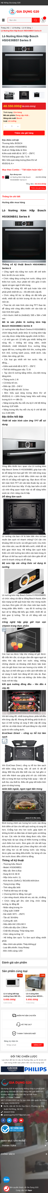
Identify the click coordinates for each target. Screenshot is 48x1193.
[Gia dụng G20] (12, 1069)
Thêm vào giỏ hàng (38, 188)
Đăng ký (37, 1045)
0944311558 (9, 1112)
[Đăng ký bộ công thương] (12, 1129)
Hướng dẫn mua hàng (13, 202)
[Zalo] (6, 1179)
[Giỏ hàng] (43, 20)
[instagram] (15, 1120)
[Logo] (24, 11)
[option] (9, 95)
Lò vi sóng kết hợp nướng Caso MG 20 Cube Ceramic (11, 996)
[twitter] (9, 1120)
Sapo (30, 1190)
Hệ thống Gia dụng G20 (10, 3)
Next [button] (45, 989)
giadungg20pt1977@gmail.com (17, 1115)
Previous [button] (3, 989)
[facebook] (3, 1120)
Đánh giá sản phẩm (14, 962)
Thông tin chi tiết (11, 196)
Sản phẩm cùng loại (14, 971)
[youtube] (21, 1120)
